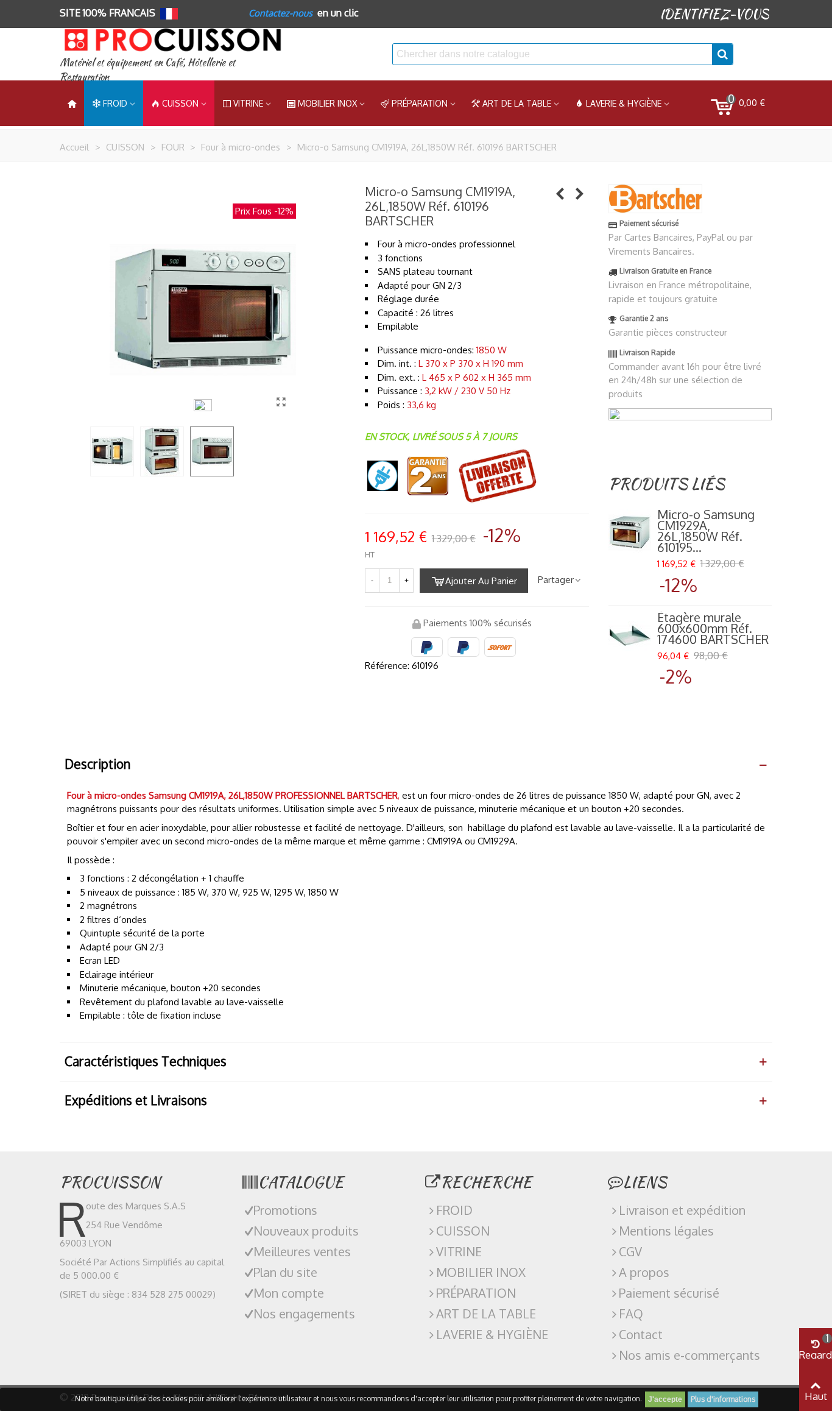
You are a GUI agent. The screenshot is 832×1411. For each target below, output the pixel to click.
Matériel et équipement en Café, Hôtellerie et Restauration (147, 69)
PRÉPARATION (420, 103)
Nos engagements (304, 1313)
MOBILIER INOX (327, 103)
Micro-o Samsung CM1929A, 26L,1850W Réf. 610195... (706, 531)
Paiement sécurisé (669, 1293)
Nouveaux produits (306, 1231)
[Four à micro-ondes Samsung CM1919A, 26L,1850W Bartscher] (281, 401)
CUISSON (180, 103)
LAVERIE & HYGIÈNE (623, 103)
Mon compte (288, 1293)
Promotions (285, 1210)
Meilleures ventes (302, 1251)
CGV (630, 1251)
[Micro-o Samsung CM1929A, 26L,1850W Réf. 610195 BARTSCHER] (580, 193)
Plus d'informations (723, 1399)
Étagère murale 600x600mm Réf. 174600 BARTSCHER (713, 628)
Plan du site (285, 1272)
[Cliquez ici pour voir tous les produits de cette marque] (655, 198)
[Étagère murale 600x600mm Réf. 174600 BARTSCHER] (629, 636)
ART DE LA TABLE (516, 103)
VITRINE (459, 1251)
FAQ (631, 1313)
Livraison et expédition (682, 1210)
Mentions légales (666, 1231)
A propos (644, 1272)
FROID (115, 103)
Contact (641, 1334)
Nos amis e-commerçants (689, 1355)
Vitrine (248, 103)
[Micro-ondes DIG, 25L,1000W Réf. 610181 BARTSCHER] (560, 193)
